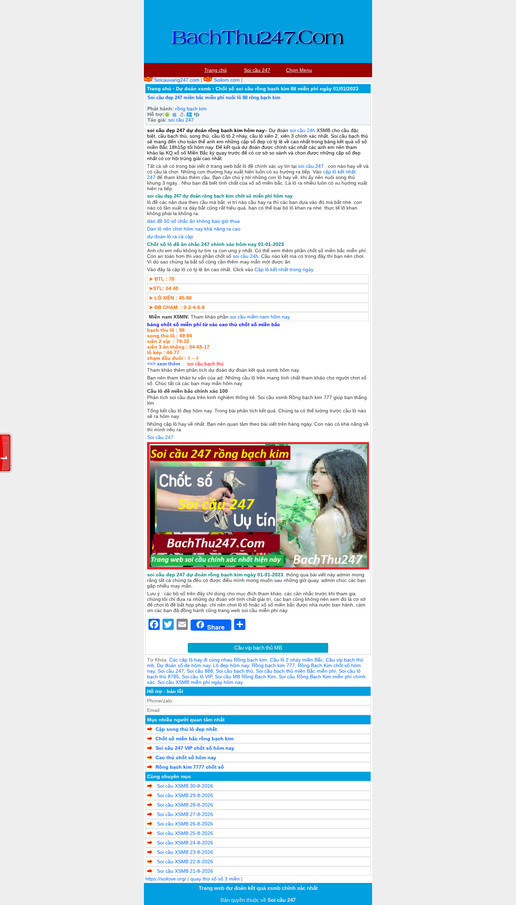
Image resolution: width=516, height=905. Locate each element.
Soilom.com (226, 80)
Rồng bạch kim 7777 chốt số (190, 767)
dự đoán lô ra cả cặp (170, 236)
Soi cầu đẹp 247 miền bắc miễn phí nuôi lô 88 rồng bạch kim (213, 97)
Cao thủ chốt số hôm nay (186, 757)
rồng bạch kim (191, 108)
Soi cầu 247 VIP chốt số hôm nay (195, 748)
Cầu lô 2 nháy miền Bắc (296, 660)
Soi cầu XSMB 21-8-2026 (184, 871)
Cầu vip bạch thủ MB (258, 648)
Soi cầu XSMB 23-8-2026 (184, 852)
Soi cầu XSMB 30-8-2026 (184, 786)
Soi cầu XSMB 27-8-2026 (184, 814)
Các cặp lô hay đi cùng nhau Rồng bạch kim (218, 660)
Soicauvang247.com (177, 80)
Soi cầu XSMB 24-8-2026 (184, 842)
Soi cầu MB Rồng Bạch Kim (245, 676)
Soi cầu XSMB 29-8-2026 (184, 795)
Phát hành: (160, 108)
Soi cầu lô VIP (197, 676)
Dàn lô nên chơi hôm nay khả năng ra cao (193, 229)
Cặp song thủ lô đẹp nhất (186, 729)
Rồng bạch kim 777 (273, 665)
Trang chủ (159, 88)
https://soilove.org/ (165, 879)
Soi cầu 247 (171, 671)
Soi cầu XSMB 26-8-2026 (184, 824)
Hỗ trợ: (155, 114)
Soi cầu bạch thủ (234, 671)
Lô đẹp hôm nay (231, 665)
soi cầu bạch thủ (205, 363)
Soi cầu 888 (200, 671)
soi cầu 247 (181, 120)
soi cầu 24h (302, 130)
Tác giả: (157, 120)
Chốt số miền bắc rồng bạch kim (194, 738)
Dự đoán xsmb (193, 88)
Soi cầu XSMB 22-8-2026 (184, 861)
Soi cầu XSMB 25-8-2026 (184, 833)
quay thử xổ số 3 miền (215, 879)
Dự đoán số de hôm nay (183, 665)
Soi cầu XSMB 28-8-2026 (184, 805)
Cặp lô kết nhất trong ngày (283, 269)
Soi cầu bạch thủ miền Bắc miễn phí (296, 671)
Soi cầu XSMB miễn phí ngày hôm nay (200, 682)
